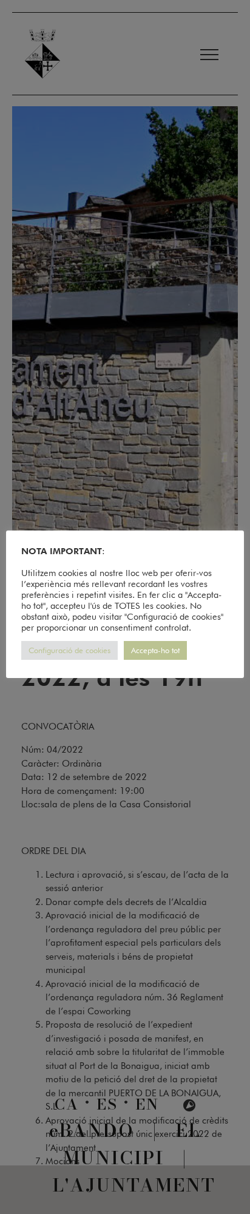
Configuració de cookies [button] (69, 650)
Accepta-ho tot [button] (155, 650)
